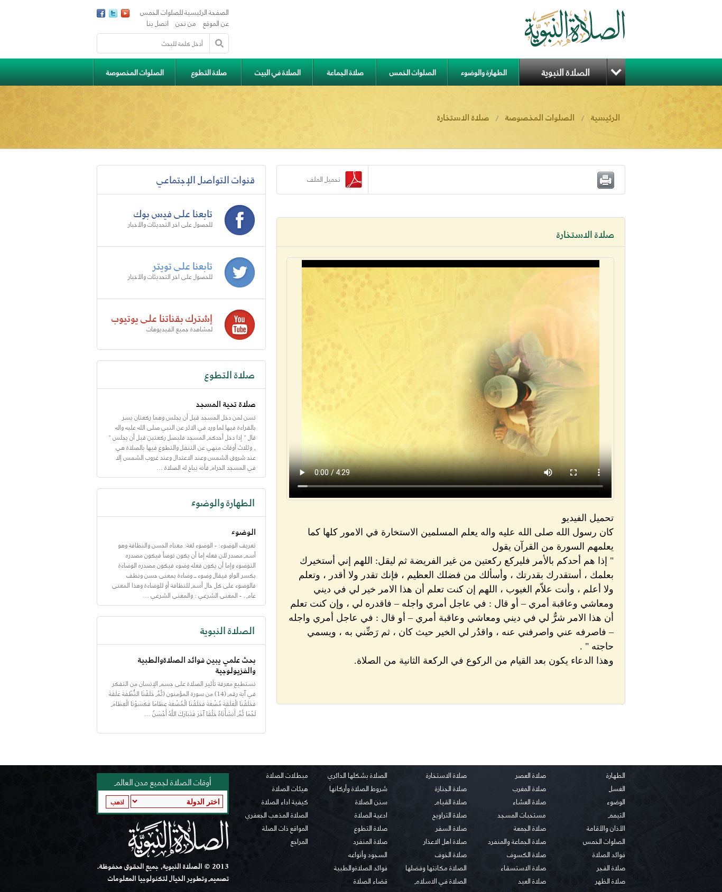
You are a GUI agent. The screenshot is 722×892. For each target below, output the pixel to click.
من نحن (185, 23)
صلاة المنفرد (370, 842)
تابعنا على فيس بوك (173, 213)
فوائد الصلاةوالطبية (360, 868)
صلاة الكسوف (526, 855)
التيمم (616, 815)
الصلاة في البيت (278, 72)
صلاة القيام (451, 802)
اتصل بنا (157, 23)
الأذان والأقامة (606, 828)
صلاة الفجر (611, 868)
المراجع (299, 842)
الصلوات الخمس (413, 72)
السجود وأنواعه (367, 855)
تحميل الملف (326, 179)
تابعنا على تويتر (182, 266)
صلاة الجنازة (451, 789)
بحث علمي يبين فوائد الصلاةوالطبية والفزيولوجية (197, 665)
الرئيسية (605, 117)
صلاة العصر (530, 775)
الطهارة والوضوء (484, 72)
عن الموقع (216, 23)
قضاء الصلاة (370, 881)
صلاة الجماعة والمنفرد (517, 842)
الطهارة (615, 775)
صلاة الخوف (451, 855)
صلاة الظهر (610, 881)
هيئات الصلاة (290, 789)
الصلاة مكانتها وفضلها (436, 868)
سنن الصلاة (371, 802)
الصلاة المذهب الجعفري (276, 815)
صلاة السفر (451, 828)
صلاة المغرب (529, 789)
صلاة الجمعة (530, 828)
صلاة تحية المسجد (226, 404)
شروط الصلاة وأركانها (358, 789)
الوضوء (244, 532)
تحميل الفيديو (588, 518)
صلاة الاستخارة (446, 775)
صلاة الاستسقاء (523, 868)
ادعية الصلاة (371, 815)
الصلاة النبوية (566, 72)
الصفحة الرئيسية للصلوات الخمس (184, 12)
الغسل (617, 789)
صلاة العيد (532, 881)
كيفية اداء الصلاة (285, 802)
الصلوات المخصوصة (135, 72)
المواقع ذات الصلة (285, 828)
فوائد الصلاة (609, 855)
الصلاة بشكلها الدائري (357, 775)
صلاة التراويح (449, 815)
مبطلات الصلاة (287, 775)
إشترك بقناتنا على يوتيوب (162, 318)
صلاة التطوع (209, 72)
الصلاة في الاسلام (441, 881)
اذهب (117, 801)
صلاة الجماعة (345, 72)
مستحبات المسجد (521, 815)
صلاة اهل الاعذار (445, 842)
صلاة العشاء (529, 802)
